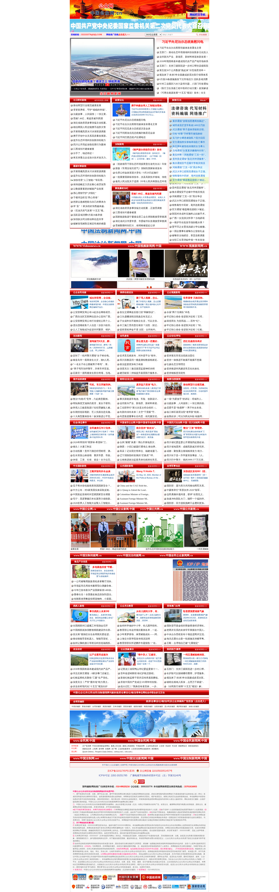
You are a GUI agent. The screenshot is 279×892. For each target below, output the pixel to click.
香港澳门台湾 (173, 606)
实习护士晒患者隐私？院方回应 (188, 138)
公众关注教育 (126, 606)
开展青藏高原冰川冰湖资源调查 (89, 131)
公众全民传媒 (79, 292)
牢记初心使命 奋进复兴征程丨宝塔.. (185, 316)
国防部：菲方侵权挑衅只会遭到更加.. (186, 503)
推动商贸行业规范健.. (194, 384)
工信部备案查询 (124, 749)
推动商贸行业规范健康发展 (87, 105)
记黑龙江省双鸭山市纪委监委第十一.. (139, 669)
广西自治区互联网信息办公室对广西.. (92, 316)
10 (131, 85)
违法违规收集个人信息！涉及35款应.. (92, 325)
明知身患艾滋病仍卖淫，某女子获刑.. (92, 403)
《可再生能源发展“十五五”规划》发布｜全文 (182, 93)
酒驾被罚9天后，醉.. (100, 341)
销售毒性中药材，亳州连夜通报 (188, 175)
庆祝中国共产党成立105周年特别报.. (139, 682)
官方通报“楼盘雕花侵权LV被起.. (189, 180)
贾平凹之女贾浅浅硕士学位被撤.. (189, 198)
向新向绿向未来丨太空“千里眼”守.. (137, 412)
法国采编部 (158, 706)
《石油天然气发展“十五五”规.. (88, 210)
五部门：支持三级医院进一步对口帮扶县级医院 (183, 66)
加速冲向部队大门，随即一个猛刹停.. (186, 498)
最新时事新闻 (79, 166)
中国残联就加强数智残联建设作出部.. (92, 630)
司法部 (174, 746)
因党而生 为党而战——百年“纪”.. (184, 321)
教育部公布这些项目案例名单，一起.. (139, 630)
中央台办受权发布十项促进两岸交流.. (186, 634)
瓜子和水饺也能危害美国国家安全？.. (92, 485)
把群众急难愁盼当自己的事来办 (89, 202)
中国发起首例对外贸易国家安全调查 (91, 494)
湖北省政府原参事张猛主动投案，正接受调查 (138, 208)
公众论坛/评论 (174, 335)
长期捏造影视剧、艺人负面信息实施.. (92, 412)
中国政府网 (140, 746)
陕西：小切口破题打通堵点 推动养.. (138, 446)
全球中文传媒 (94, 8)
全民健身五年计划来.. (101, 428)
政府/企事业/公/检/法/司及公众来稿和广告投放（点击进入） (176, 701)
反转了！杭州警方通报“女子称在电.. (91, 355)
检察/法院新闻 (174, 379)
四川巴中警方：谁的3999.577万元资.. (185, 459)
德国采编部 (138, 706)
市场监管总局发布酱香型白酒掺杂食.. (93, 586)
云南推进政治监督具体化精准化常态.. (139, 459)
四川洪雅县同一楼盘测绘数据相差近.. (139, 360)
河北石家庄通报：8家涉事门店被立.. (91, 673)
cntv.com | (128, 752)
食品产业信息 (80, 561)
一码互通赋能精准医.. (194, 654)
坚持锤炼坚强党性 (176, 373)
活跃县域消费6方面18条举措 (87, 215)
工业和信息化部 (152, 746)
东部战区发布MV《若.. (194, 471)
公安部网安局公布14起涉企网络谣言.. (92, 312)
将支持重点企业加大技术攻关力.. (90, 157)
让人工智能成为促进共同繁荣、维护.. (92, 329)
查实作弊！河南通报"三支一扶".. (189, 154)
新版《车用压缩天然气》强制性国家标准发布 (138, 168)
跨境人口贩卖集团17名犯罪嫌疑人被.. (92, 407)
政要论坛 (119, 100)
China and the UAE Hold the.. (134, 485)
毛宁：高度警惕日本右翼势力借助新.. (92, 498)
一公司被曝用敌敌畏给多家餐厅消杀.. (93, 581)
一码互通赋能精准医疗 (150, 549)
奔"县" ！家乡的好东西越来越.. (89, 206)
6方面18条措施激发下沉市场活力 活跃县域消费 (183, 79)
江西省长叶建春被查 (83, 149)
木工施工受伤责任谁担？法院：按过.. (139, 325)
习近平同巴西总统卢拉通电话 (130, 137)
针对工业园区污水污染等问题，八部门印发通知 (183, 84)
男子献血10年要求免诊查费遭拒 (188, 237)
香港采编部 (86, 706)
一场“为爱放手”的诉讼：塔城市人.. (184, 399)
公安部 (161, 746)
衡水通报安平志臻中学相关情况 (188, 163)
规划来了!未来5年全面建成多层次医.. (186, 677)
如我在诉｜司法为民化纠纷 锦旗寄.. (185, 416)
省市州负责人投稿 (101, 100)
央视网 (107, 749)
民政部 (168, 746)
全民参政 (124, 335)
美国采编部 (107, 706)
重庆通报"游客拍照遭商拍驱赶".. (189, 121)
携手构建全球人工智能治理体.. (147, 105)
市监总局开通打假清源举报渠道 (188, 233)
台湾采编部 (96, 706)
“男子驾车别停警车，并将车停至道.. (91, 368)
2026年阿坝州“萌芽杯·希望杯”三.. (90, 442)
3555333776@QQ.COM (91, 35)
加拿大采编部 (194, 706)
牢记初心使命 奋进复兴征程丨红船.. (185, 329)
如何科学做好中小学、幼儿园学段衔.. (139, 625)
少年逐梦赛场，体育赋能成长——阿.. (139, 634)
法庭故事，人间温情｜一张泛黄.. (90, 114)
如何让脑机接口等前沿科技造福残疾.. (92, 643)
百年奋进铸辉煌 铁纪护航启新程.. (137, 673)
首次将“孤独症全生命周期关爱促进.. (91, 634)
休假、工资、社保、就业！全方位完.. (92, 459)
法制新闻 (119, 144)
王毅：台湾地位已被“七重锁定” (183, 643)
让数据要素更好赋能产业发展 (88, 189)
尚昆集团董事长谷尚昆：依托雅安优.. (139, 416)
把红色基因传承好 (192, 341)
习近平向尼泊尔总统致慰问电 (182, 42)
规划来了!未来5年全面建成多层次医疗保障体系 (183, 75)
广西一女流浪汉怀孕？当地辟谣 (188, 189)
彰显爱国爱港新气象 (193, 611)
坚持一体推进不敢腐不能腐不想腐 (184, 360)
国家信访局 (86, 749)
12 (139, 85)
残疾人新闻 (78, 606)
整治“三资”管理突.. (193, 428)
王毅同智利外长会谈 (100, 471)
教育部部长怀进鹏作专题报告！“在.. (138, 643)
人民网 (95, 749)
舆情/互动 (176, 100)
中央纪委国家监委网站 (101, 746)
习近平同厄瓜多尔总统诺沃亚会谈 (132, 128)
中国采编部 (76, 706)
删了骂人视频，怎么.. (147, 298)
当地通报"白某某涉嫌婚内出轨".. (189, 150)
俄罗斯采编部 (182, 706)
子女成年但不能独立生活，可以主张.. (139, 321)
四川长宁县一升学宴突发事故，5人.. (185, 455)
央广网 (114, 749)
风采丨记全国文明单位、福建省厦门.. (139, 451)
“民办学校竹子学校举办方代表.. (188, 224)
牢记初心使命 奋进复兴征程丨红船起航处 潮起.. (151, 89)
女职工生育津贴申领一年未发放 (188, 211)
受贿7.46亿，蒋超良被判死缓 (88, 118)
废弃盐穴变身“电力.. (146, 384)
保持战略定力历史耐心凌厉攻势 (89, 184)
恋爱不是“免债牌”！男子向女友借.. (184, 407)
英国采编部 (127, 706)
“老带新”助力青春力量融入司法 (197, 549)
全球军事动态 (173, 466)
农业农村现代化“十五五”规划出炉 (90, 686)
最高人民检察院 (128, 746)
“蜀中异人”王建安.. (147, 654)
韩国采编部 (148, 706)
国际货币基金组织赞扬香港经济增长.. (186, 625)
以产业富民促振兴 (99, 654)
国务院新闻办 (193, 746)
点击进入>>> (124, 35)
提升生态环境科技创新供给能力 (89, 140)
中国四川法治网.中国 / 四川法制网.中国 (186, 422)
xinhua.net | (118, 752)
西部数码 (155, 749)
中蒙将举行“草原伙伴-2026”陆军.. (184, 490)
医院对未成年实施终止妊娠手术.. (189, 185)
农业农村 (77, 649)
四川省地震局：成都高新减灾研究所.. (186, 446)
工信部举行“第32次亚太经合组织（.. (138, 407)
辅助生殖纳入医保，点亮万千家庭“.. (185, 682)
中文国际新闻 (79, 466)
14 (147, 85)
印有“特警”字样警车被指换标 (187, 133)
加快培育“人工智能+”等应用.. (88, 180)
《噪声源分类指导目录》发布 (146, 149)
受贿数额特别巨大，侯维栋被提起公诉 (135, 225)
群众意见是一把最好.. (147, 341)
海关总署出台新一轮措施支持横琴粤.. (186, 638)
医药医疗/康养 (174, 649)
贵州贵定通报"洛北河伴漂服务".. (189, 159)
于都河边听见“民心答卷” (86, 197)
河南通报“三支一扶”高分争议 (187, 167)
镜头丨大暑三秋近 (82, 446)
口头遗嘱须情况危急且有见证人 (136, 316)
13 (143, 85)
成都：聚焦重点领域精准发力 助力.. (185, 451)
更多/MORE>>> (159, 100)
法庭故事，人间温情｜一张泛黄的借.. (186, 403)
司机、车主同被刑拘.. (101, 384)
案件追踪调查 (79, 379)
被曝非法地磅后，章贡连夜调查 (188, 207)
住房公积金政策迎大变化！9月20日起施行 (136, 172)
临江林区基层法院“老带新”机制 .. (184, 412)
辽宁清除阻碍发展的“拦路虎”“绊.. (137, 455)
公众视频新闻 (173, 292)
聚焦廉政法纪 (121, 188)
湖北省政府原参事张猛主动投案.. (90, 123)
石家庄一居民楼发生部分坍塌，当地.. (92, 373)
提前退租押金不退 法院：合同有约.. (138, 329)
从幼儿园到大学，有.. (147, 611)
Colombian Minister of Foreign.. (134, 494)
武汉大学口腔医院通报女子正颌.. (189, 171)
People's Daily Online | (104, 752)
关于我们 (105, 765)
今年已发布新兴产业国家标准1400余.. (93, 590)
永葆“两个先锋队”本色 (178, 312)
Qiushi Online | (88, 752)
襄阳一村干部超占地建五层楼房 (188, 242)
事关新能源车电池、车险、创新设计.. (139, 399)
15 (151, 85)
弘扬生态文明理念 (176, 364)
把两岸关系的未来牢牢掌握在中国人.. (186, 630)
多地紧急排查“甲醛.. (102, 567)
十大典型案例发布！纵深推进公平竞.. (92, 416)
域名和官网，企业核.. (101, 298)
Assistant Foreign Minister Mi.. (134, 498)
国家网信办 (182, 746)
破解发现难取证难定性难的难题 (89, 223)
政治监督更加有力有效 (131, 364)
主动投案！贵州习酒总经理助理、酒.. (92, 451)
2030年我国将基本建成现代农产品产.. (92, 669)
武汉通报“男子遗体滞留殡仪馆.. (188, 129)
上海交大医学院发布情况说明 (135, 638)
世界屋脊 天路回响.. (193, 298)
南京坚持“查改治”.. (146, 428)
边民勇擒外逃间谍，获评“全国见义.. (185, 494)
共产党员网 (86, 746)
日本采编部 (117, 706)
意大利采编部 (169, 706)
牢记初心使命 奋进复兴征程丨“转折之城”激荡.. (110, 89)
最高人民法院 (116, 746)
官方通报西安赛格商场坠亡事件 (188, 142)
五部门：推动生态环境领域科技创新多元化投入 (183, 52)
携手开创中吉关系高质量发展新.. (90, 136)
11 (135, 85)
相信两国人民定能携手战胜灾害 (89, 127)
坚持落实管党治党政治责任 (181, 355)
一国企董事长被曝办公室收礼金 (188, 202)
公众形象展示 (127, 649)
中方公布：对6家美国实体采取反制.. (91, 490)
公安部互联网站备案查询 (140, 749)
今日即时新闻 (79, 100)
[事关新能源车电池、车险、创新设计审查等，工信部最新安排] (139, 29)
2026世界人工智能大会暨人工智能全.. (92, 503)
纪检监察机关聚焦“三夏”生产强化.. (91, 677)
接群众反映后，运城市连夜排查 (188, 216)
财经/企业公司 (127, 379)
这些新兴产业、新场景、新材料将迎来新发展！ (183, 57)
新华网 (101, 749)
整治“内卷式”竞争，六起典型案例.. (91, 399)
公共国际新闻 (126, 466)
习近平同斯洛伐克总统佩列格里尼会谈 (135, 133)
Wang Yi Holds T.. (145, 471)
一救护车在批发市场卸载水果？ (188, 194)
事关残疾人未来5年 (99, 611)
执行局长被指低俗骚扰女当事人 (188, 146)
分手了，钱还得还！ (83, 153)
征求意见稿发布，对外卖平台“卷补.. (138, 355)
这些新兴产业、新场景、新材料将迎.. (139, 403)
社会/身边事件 (80, 422)
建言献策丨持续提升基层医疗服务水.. (139, 373)
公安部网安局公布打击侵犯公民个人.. (92, 321)
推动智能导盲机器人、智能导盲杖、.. (92, 638)
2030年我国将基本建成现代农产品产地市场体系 (183, 61)
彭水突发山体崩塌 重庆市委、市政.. (92, 455)
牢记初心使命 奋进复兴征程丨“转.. (184, 325)
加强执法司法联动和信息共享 (88, 219)
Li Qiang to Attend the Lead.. (133, 490)
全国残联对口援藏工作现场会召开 (90, 625)
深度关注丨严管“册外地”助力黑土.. (91, 682)
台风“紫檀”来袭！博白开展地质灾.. (137, 442)
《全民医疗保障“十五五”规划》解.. (184, 686)
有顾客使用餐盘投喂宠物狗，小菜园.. (93, 599)
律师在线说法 (126, 292)
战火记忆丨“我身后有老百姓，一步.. (139, 686)
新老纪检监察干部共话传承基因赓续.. (139, 677)
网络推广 (203, 100)
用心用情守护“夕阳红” (84, 193)
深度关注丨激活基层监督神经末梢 (137, 368)
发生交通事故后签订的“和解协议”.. (137, 312)
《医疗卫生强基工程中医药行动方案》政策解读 (183, 88)
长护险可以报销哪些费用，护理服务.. (186, 673)
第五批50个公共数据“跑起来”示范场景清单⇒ (182, 70)
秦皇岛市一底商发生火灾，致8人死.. (91, 360)
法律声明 (123, 765)
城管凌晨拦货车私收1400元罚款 (188, 125)
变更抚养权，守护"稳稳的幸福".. (90, 109)
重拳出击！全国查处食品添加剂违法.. (93, 594)
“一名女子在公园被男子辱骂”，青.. (91, 364)
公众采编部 (114, 765)
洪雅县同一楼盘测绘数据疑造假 (188, 220)
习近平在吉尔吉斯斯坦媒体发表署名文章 (180, 48)
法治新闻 (77, 335)
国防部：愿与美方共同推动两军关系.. (186, 485)
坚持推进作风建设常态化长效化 (183, 368)
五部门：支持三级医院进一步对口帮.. (186, 669)
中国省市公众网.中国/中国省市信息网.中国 (140, 422)
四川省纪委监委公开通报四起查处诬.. (186, 442)
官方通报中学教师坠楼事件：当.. (189, 229)
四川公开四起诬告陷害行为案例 (89, 144)
